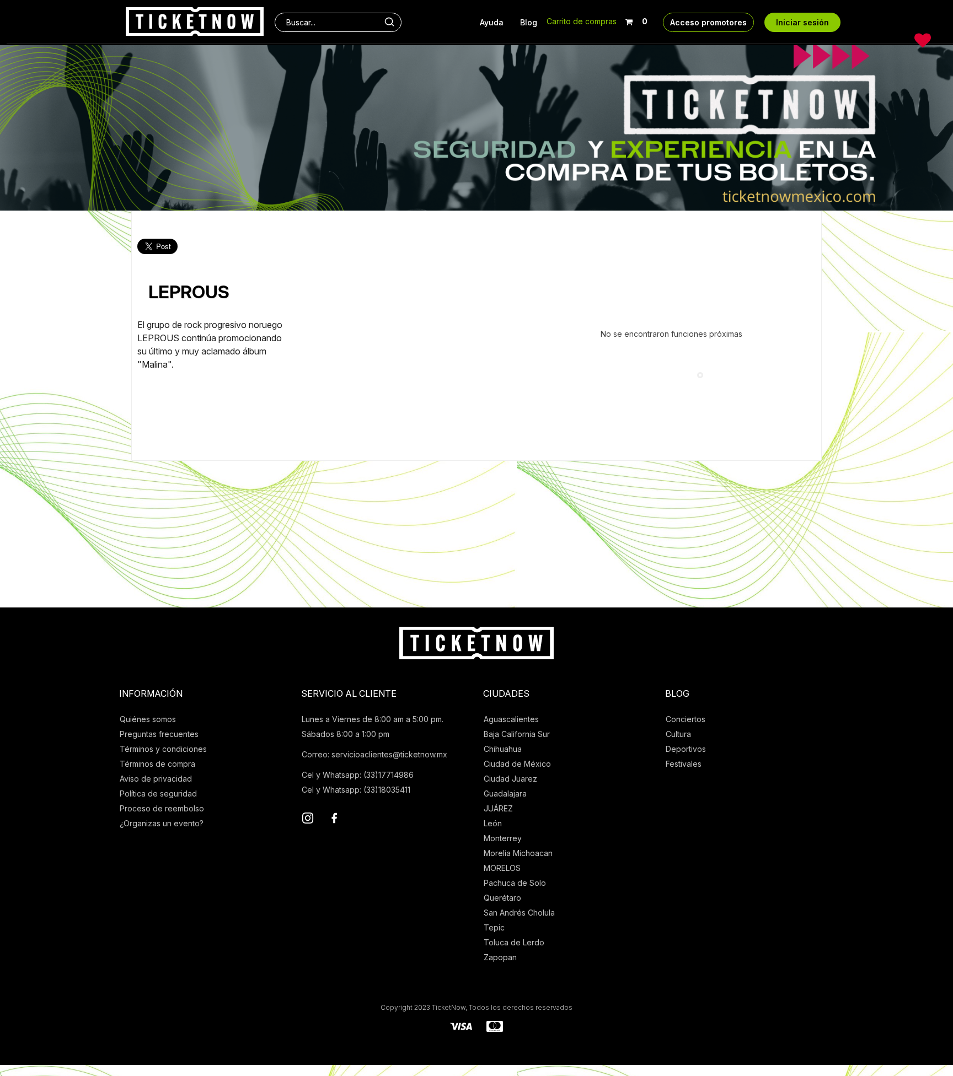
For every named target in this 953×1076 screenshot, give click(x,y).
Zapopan (500, 957)
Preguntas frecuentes (159, 734)
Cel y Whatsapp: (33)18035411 (356, 789)
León (493, 823)
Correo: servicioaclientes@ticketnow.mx (374, 754)
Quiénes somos (148, 719)
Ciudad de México (517, 763)
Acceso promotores (708, 22)
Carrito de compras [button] (582, 21)
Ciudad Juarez (510, 778)
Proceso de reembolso (162, 808)
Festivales (684, 763)
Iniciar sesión (802, 22)
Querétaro (502, 897)
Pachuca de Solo (515, 882)
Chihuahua (503, 749)
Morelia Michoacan (518, 853)
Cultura (678, 734)
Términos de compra (157, 763)
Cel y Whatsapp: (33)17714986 (358, 774)
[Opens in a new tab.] (308, 819)
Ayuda (492, 22)
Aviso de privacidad (156, 778)
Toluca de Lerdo (514, 942)
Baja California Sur (517, 734)
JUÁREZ (498, 808)
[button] (636, 19)
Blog (528, 22)
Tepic (494, 927)
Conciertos (685, 719)
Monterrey (503, 838)
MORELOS (502, 868)
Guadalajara (505, 793)
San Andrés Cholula (519, 912)
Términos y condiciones (163, 749)
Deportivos (686, 749)
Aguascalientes (511, 719)
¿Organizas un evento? (162, 823)
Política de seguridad (158, 793)
